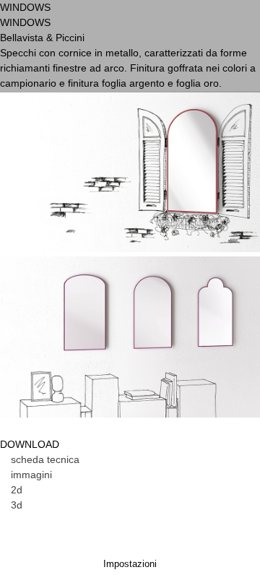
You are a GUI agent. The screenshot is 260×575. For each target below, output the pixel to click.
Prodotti (64, 131)
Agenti (57, 204)
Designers (152, 131)
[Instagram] (204, 30)
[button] (39, 459)
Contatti (62, 276)
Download (138, 204)
